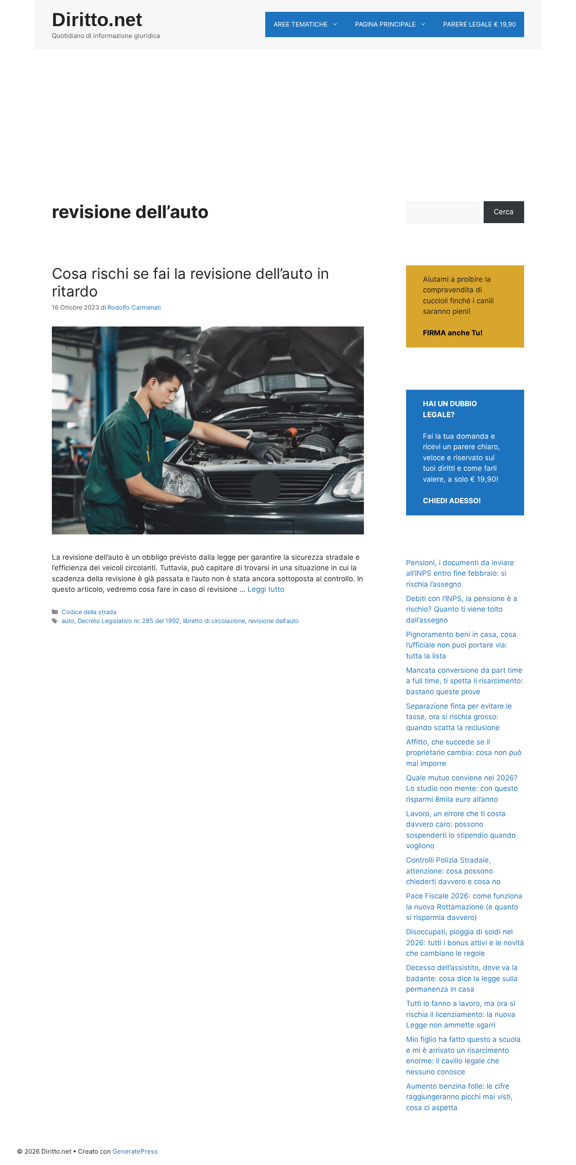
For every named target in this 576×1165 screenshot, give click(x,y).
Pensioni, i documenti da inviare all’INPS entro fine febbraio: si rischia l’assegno (460, 573)
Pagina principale (385, 24)
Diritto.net (97, 19)
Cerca (504, 212)
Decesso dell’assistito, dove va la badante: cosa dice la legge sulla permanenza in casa (462, 978)
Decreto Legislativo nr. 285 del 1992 (129, 620)
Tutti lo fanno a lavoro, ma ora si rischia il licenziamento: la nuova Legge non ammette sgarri (460, 1014)
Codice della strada (89, 611)
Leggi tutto (266, 589)
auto (68, 620)
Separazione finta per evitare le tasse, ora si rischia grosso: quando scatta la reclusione (459, 717)
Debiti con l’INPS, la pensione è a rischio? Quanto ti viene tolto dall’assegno (461, 609)
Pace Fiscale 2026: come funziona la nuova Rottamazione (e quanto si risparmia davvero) (464, 907)
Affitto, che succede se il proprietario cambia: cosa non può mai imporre (464, 753)
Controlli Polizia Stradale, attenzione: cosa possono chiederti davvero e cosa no (453, 871)
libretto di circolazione (214, 620)
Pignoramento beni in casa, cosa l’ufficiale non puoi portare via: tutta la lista (461, 645)
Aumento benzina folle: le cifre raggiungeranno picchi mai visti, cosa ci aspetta (459, 1097)
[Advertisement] (288, 113)
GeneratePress (135, 1151)
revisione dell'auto (273, 620)
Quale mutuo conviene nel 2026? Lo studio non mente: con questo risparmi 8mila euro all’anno (462, 789)
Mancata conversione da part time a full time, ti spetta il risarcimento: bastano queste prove (464, 681)
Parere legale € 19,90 (479, 24)
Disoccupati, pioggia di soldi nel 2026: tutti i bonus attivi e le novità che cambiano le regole (465, 942)
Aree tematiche (301, 24)
